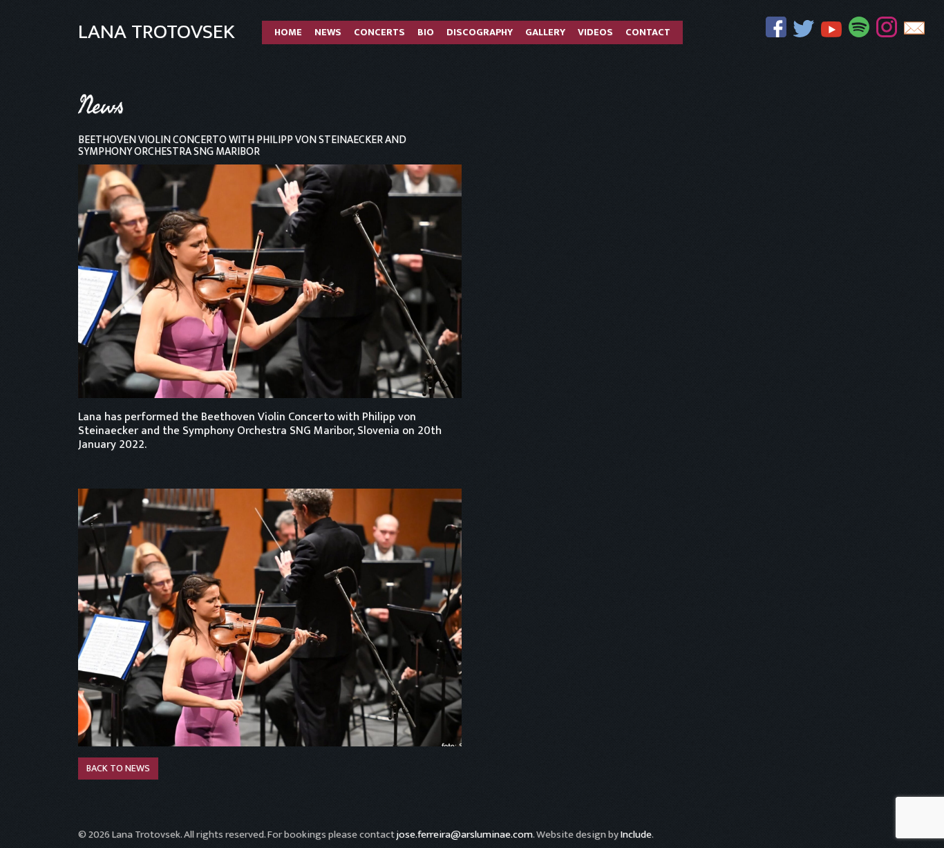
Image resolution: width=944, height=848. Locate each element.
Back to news (118, 768)
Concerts (379, 32)
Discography (479, 32)
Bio (425, 32)
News (327, 32)
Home (288, 32)
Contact (647, 32)
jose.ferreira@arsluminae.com (465, 834)
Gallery (545, 32)
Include (636, 834)
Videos (595, 32)
